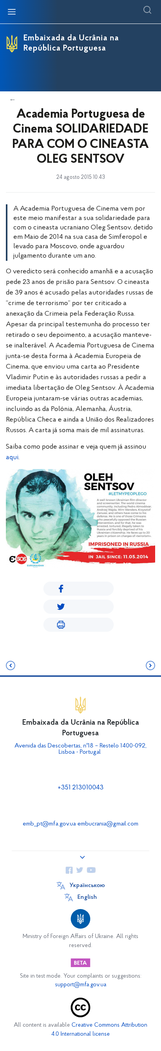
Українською (87, 885)
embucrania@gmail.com (107, 824)
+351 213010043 (81, 787)
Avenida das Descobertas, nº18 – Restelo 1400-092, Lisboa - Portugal (80, 749)
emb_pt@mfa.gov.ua (49, 824)
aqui (12, 457)
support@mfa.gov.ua (80, 985)
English (87, 897)
